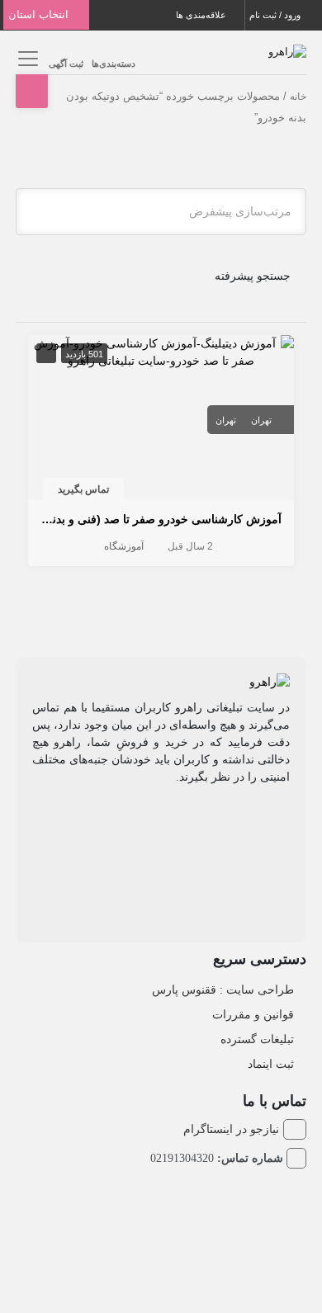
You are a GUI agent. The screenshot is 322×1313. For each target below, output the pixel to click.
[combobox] (161, 211)
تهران (261, 420)
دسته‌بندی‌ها (113, 63)
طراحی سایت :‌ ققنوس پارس (223, 989)
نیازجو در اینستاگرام (231, 1129)
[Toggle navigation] (26, 58)
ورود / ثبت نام (276, 15)
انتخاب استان (40, 14)
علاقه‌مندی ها (202, 15)
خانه (298, 96)
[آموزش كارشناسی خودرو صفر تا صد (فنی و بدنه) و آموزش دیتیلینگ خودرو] (161, 350)
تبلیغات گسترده (257, 1039)
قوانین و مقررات (253, 1014)
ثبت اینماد (271, 1063)
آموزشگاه (124, 546)
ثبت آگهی (66, 63)
